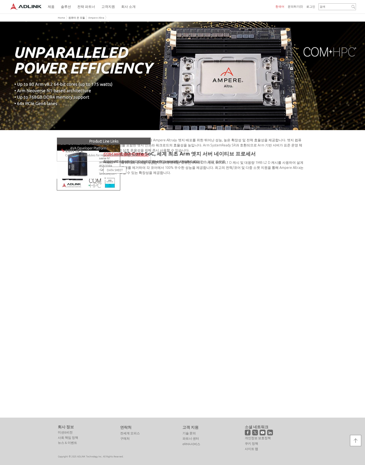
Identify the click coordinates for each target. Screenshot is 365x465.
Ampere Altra (96, 17)
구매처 (125, 438)
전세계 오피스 (130, 433)
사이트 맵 (251, 449)
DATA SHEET (116, 265)
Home (61, 17)
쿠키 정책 (251, 443)
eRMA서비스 (191, 444)
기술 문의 (189, 433)
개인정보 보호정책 (258, 438)
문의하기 (295, 6)
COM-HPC (201, 365)
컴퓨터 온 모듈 (76, 17)
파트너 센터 (190, 438)
